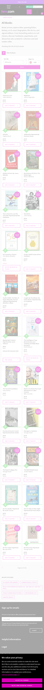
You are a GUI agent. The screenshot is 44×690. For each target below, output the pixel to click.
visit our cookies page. (9, 675)
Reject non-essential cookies (22, 685)
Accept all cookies (22, 680)
